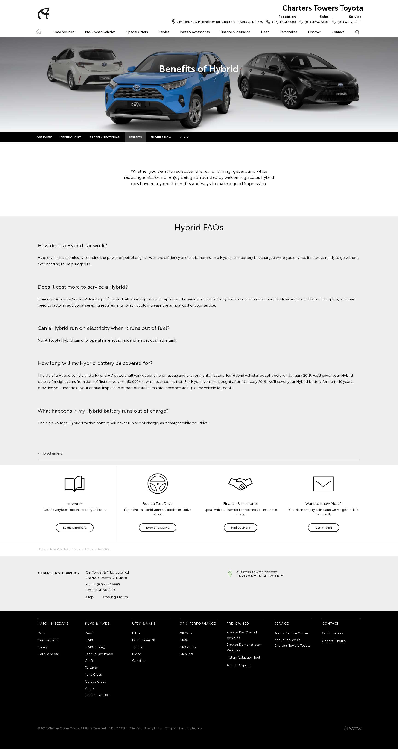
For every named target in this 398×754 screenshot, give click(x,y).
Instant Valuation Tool (243, 657)
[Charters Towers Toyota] (42, 13)
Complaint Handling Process (183, 728)
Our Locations (333, 633)
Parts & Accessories (195, 31)
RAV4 (89, 633)
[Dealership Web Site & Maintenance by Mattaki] (353, 728)
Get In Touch (323, 527)
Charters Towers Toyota (322, 7)
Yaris (41, 633)
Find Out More (240, 527)
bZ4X (89, 640)
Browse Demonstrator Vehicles (244, 647)
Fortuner (91, 667)
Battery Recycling (105, 137)
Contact (338, 31)
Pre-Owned (238, 623)
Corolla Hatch (48, 640)
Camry (43, 647)
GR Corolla (188, 647)
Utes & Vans (144, 623)
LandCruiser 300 (97, 694)
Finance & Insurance (235, 31)
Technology (70, 137)
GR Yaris (186, 633)
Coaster (138, 660)
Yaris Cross (93, 674)
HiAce (136, 653)
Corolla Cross (95, 681)
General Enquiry (334, 640)
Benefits (135, 137)
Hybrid (76, 549)
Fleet (265, 31)
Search (357, 32)
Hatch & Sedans (53, 623)
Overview (44, 137)
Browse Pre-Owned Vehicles (242, 635)
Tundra (137, 647)
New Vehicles (64, 31)
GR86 (184, 640)
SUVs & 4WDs (97, 623)
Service (164, 31)
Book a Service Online (291, 633)
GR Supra (187, 653)
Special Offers (137, 31)
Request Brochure (74, 527)
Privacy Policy (153, 728)
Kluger (90, 688)
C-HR (89, 660)
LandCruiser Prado (99, 653)
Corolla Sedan (49, 653)
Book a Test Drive (157, 527)
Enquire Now (161, 137)
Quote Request (239, 664)
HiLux (136, 633)
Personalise (288, 31)
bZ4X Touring (95, 647)
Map (90, 596)
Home (38, 31)
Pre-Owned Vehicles (100, 31)
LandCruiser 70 (143, 640)
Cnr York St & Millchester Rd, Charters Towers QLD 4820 (220, 21)
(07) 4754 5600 (284, 19)
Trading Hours (115, 596)
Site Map (135, 728)
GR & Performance (198, 623)
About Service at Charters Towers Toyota (292, 642)
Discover (314, 31)
